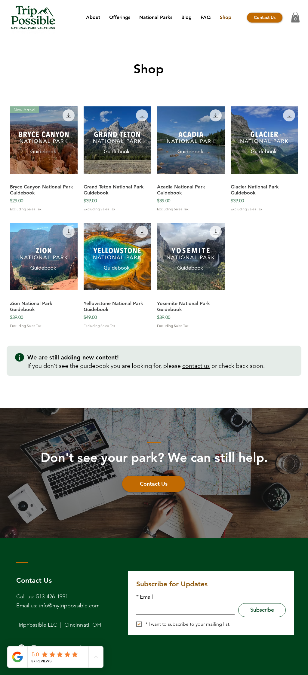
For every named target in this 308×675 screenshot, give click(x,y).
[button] (295, 17)
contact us (196, 365)
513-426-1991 (52, 596)
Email (144, 597)
